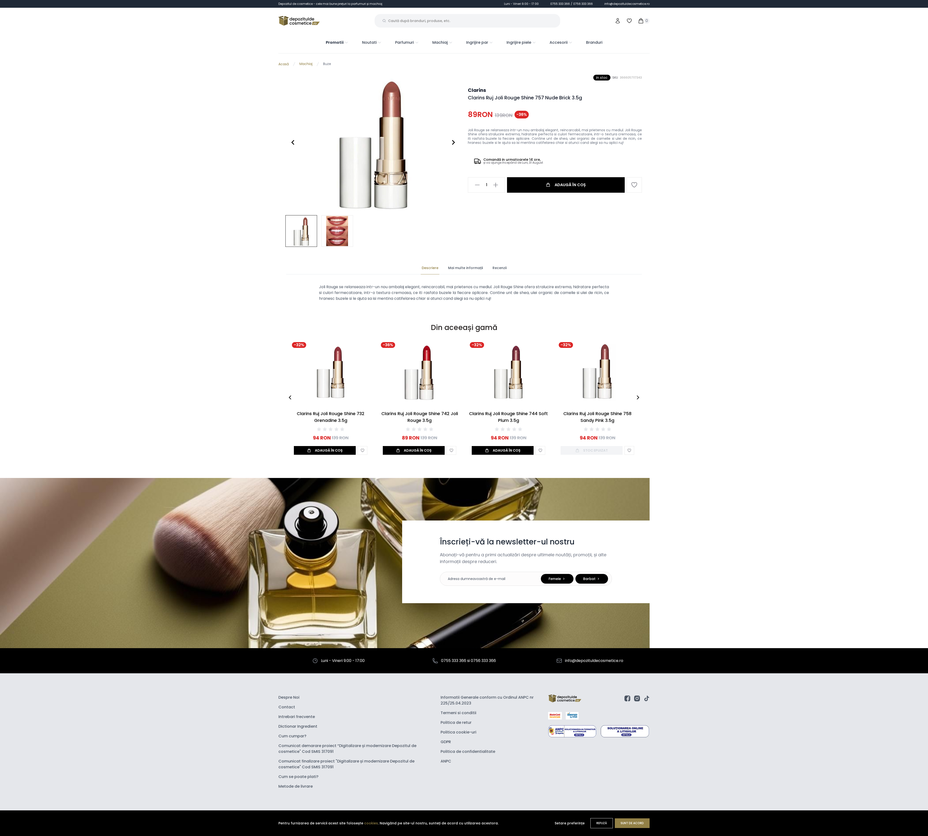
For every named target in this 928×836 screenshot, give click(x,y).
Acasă (283, 64)
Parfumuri (404, 42)
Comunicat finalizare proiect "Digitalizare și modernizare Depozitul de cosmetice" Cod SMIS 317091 (346, 764)
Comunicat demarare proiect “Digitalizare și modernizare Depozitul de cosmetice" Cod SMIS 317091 (347, 748)
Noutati (369, 42)
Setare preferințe (570, 823)
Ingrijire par (477, 42)
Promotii (335, 42)
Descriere (430, 267)
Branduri (594, 42)
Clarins (477, 90)
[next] (638, 397)
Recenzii (500, 267)
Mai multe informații (465, 267)
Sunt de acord (632, 823)
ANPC (446, 761)
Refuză (601, 823)
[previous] (290, 397)
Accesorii (559, 42)
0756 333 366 (583, 4)
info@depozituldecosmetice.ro (627, 3)
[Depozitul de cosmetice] (299, 21)
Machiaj (440, 42)
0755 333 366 (560, 4)
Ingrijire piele (519, 42)
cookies (371, 823)
